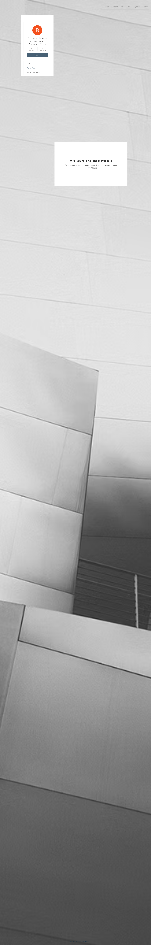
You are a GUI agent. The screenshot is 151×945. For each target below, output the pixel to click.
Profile (29, 63)
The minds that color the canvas (78, 941)
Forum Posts (31, 68)
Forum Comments (33, 72)
